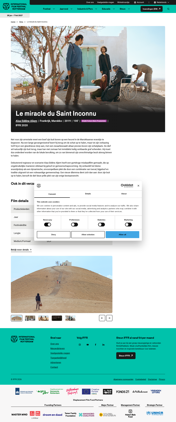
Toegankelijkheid (58, 358)
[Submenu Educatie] (114, 9)
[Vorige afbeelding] (102, 318)
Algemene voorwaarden (123, 379)
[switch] (74, 224)
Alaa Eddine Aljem (26, 120)
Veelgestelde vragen (105, 2)
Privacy (162, 379)
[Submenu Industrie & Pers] (96, 9)
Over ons (90, 2)
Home (13, 22)
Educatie (106, 9)
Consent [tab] (52, 194)
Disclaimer (152, 379)
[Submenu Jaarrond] (71, 9)
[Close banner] (138, 186)
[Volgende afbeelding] (109, 318)
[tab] (16, 318)
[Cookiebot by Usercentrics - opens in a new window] (122, 186)
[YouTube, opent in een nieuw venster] (88, 345)
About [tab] (124, 194)
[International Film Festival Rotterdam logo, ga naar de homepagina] (15, 6)
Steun (122, 9)
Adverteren (55, 362)
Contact (54, 367)
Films (21, 22)
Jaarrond (64, 9)
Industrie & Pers (85, 9)
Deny (53, 235)
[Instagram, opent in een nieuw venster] (80, 345)
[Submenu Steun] (129, 9)
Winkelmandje (123, 2)
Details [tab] (88, 194)
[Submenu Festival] (54, 9)
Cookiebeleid (140, 379)
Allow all (122, 235)
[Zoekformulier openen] (168, 9)
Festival (46, 9)
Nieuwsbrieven (57, 348)
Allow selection (88, 235)
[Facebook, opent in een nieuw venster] (96, 345)
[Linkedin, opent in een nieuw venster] (103, 345)
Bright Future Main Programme (94, 121)
